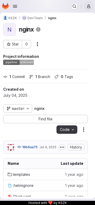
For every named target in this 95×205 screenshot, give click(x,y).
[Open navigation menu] (15, 6)
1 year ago (74, 174)
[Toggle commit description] (62, 147)
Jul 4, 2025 (48, 147)
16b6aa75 (29, 147)
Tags (67, 76)
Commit (17, 76)
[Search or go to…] (74, 6)
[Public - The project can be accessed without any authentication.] (38, 29)
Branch (42, 76)
